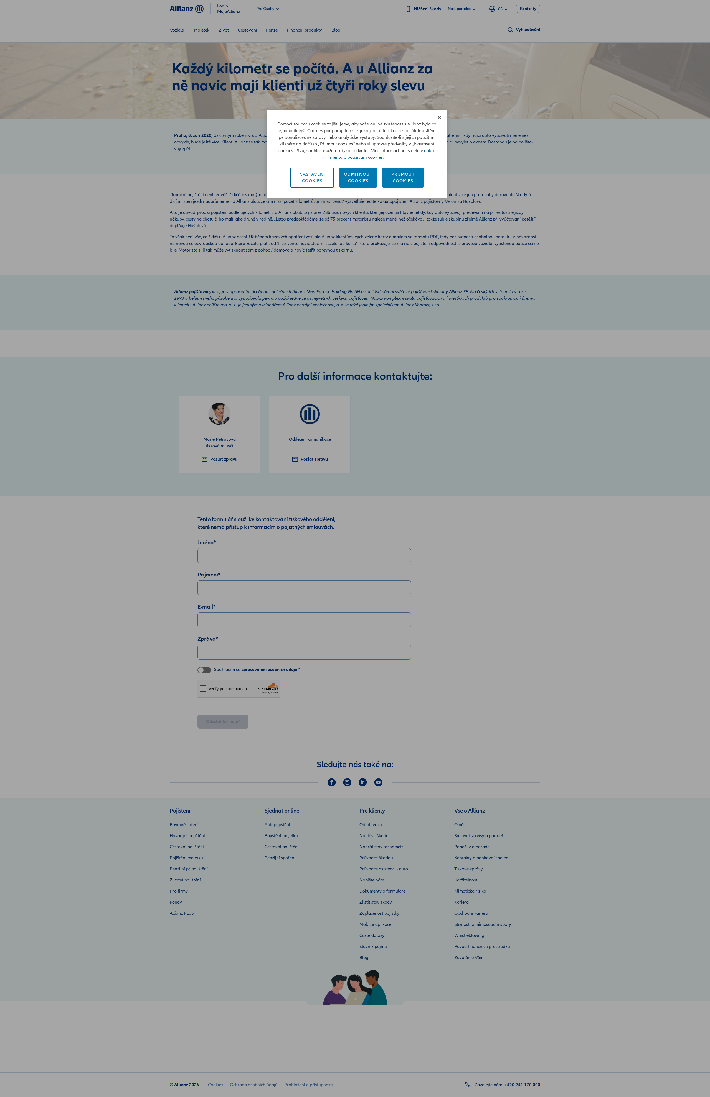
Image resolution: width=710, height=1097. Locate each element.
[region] (357, 154)
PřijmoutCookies (403, 177)
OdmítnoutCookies (358, 177)
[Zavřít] (439, 117)
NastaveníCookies (312, 177)
